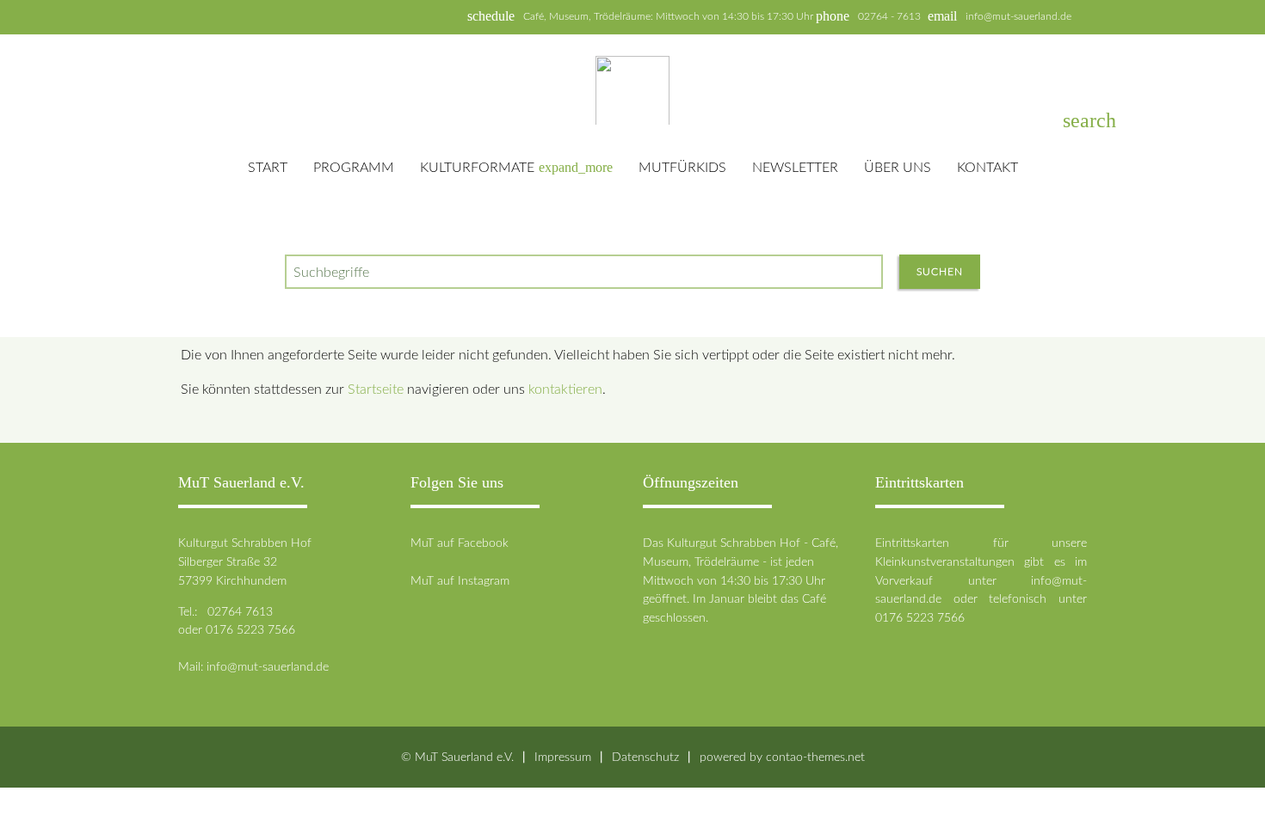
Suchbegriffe (331, 272)
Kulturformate (516, 167)
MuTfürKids (682, 168)
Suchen (939, 272)
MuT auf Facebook (459, 543)
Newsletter (795, 168)
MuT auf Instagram (459, 580)
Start (267, 168)
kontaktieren (565, 389)
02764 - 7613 (889, 16)
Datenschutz (645, 757)
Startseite (376, 389)
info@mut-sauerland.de (1018, 16)
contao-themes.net (815, 757)
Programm (353, 168)
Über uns (897, 168)
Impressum (562, 757)
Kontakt (987, 168)
